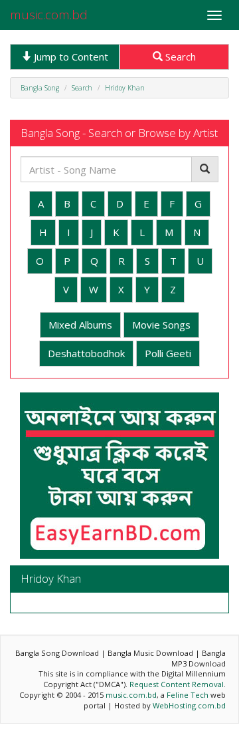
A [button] (41, 203)
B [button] (67, 203)
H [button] (43, 232)
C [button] (93, 203)
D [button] (119, 203)
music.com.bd (49, 14)
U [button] (200, 260)
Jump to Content (69, 56)
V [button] (66, 289)
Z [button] (173, 289)
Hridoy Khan (125, 87)
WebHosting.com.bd (189, 705)
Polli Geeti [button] (168, 353)
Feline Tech (187, 695)
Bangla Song (40, 87)
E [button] (146, 203)
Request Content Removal (176, 684)
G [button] (198, 203)
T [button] (173, 260)
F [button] (172, 203)
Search (179, 56)
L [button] (142, 232)
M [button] (169, 232)
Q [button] (94, 260)
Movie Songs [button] (161, 324)
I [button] (68, 232)
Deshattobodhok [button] (86, 353)
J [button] (91, 232)
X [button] (121, 289)
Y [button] (147, 289)
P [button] (67, 260)
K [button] (116, 232)
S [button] (147, 260)
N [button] (196, 232)
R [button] (121, 260)
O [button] (40, 260)
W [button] (93, 289)
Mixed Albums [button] (80, 324)
